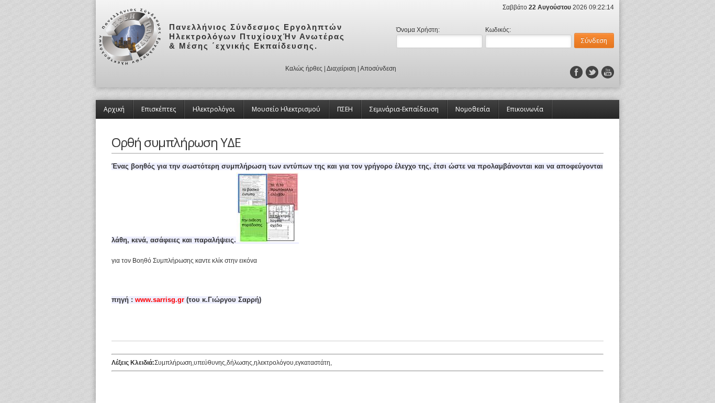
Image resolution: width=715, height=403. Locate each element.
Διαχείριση (341, 68)
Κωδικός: (498, 29)
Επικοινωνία (525, 109)
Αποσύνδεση (378, 68)
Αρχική (114, 109)
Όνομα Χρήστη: (418, 29)
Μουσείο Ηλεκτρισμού (286, 109)
